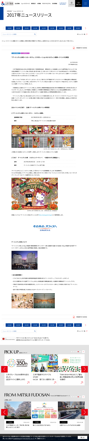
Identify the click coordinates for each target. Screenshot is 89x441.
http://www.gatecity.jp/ (45, 215)
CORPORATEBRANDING (62, 3)
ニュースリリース (25, 3)
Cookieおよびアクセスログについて (23, 438)
